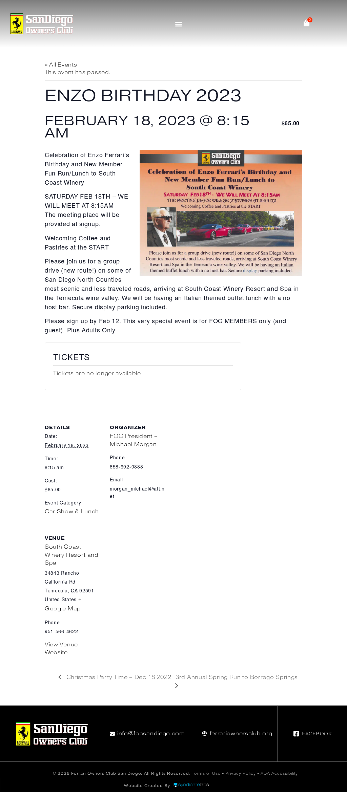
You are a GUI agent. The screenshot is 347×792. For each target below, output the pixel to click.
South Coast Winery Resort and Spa (72, 555)
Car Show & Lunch (72, 511)
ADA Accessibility (279, 773)
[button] (178, 23)
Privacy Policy (240, 773)
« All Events (61, 64)
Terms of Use (206, 773)
